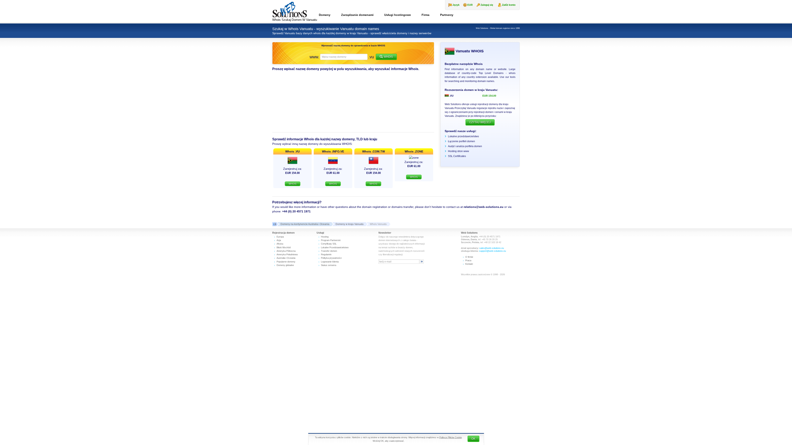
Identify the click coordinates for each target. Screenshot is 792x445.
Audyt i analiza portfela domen (465, 146)
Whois (388, 56)
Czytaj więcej (480, 122)
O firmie (469, 257)
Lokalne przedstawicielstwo (463, 136)
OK (473, 438)
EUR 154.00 (489, 95)
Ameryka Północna (286, 251)
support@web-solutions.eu (492, 251)
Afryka (280, 243)
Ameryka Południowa (287, 254)
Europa (280, 236)
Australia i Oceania (286, 258)
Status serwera (328, 265)
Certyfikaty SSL (329, 243)
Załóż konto (508, 5)
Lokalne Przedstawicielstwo (335, 247)
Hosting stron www (458, 151)
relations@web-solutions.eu (483, 206)
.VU (451, 95)
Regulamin (326, 254)
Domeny (324, 14)
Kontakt (469, 264)
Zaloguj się (487, 5)
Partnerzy (446, 14)
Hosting (325, 236)
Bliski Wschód (284, 247)
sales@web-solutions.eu (491, 248)
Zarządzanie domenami (357, 14)
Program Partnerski (331, 240)
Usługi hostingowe (397, 14)
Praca (468, 260)
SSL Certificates (457, 156)
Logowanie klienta (330, 261)
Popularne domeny (286, 261)
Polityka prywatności (331, 258)
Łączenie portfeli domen (461, 141)
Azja (279, 240)
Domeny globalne (285, 265)
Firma (425, 14)
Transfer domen (329, 251)
